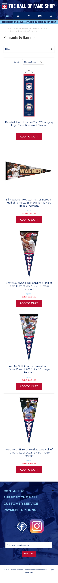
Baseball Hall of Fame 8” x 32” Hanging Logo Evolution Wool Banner (29, 124)
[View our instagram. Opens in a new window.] (37, 526)
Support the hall (21, 497)
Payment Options (20, 510)
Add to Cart (29, 136)
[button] (29, 49)
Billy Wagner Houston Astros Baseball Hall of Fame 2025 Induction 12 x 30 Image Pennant (29, 202)
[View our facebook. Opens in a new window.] (22, 526)
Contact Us (14, 491)
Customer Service (21, 503)
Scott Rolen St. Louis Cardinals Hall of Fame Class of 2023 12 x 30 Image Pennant (29, 286)
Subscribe (29, 554)
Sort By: (17, 62)
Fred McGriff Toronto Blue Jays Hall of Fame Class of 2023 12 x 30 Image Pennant (29, 452)
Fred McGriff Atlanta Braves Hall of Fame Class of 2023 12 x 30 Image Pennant (29, 369)
